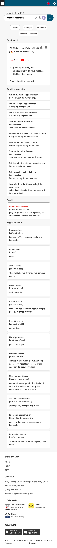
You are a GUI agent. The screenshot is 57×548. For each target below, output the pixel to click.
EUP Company (8, 541)
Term (7, 469)
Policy (7, 465)
